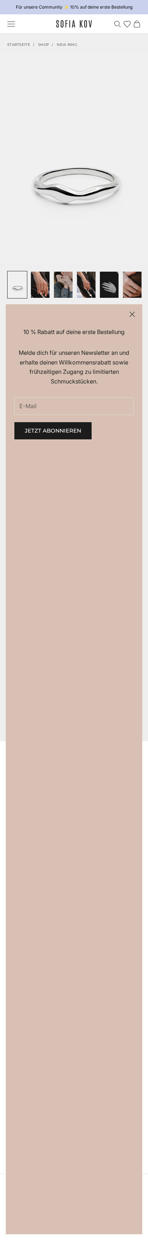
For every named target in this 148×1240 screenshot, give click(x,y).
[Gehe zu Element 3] (63, 285)
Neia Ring (67, 44)
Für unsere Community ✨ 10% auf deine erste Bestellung (74, 7)
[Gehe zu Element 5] (109, 285)
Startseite (18, 44)
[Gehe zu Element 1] (17, 285)
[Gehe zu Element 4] (86, 285)
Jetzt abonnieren (53, 430)
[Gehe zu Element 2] (40, 285)
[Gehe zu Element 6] (132, 285)
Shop (43, 44)
